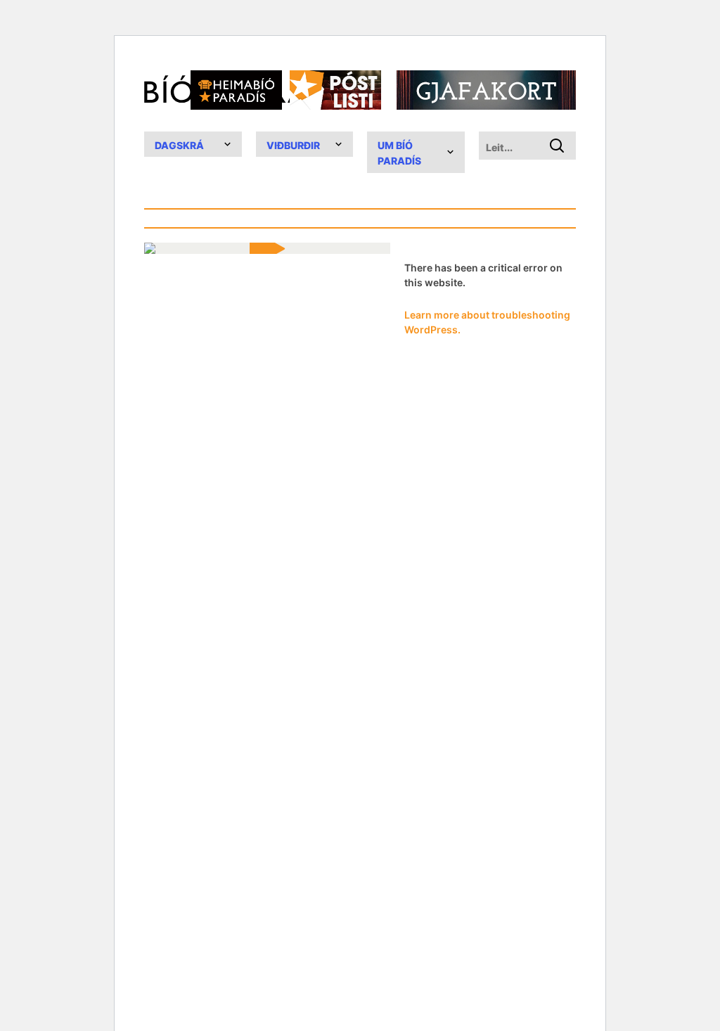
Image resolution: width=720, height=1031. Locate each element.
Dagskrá (179, 145)
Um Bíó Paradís (399, 153)
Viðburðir (293, 145)
